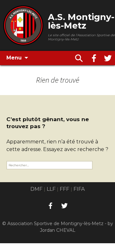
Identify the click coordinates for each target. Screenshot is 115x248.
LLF (51, 189)
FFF (64, 189)
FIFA (79, 189)
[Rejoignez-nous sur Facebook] (94, 58)
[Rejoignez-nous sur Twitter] (108, 58)
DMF (36, 189)
